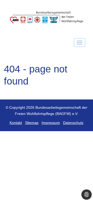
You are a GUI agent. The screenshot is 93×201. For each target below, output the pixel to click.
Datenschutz (73, 123)
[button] (86, 194)
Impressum (51, 123)
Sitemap (31, 123)
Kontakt (16, 123)
